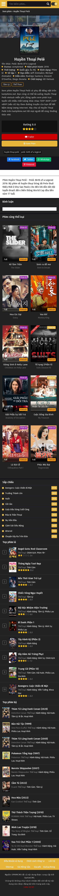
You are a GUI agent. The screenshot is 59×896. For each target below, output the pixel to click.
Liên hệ (51, 861)
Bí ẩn (21, 716)
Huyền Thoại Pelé (11, 152)
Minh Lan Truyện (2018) (23, 827)
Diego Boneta (19, 79)
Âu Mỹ (33, 69)
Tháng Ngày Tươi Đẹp (29, 563)
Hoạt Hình (28, 716)
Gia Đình (22, 676)
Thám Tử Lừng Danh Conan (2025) (29, 709)
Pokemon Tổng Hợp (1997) (25, 753)
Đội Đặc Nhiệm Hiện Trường (32, 607)
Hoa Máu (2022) (19, 797)
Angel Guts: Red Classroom (32, 549)
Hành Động (32, 611)
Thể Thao (17, 84)
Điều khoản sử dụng (13, 861)
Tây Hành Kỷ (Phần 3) (29, 639)
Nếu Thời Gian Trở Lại (29, 578)
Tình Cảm (31, 567)
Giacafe (37, 867)
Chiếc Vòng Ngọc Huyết (30, 593)
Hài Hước (40, 673)
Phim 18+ (41, 552)
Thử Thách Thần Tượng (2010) (27, 812)
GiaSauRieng (49, 867)
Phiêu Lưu (49, 611)
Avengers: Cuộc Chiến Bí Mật (33, 686)
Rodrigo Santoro (34, 76)
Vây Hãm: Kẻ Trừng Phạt (30, 654)
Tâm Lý (6, 84)
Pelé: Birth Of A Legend (31, 152)
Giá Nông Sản (23, 867)
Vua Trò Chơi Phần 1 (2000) (26, 842)
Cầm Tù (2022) (19, 783)
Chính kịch (31, 552)
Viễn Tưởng (43, 690)
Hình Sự (48, 626)
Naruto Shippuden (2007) (25, 768)
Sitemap (10, 867)
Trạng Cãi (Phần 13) (28, 668)
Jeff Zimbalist (37, 73)
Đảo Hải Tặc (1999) (21, 724)
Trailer (30, 137)
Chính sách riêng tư (36, 861)
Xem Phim (31, 143)
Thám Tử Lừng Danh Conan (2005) (29, 738)
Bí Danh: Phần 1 (26, 622)
